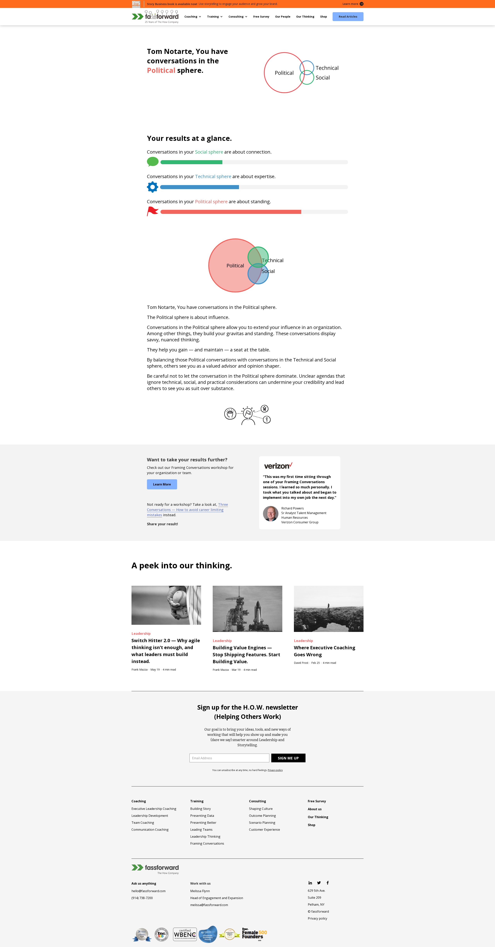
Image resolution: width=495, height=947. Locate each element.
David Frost (301, 663)
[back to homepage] (155, 16)
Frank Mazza (139, 669)
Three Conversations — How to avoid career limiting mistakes (187, 509)
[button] (192, 16)
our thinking (204, 565)
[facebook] (327, 882)
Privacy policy (275, 770)
